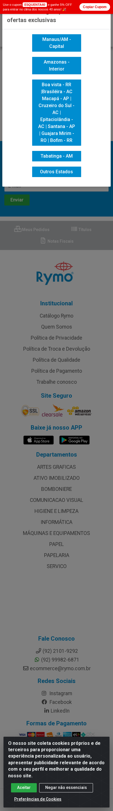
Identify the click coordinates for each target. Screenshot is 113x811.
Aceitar (24, 787)
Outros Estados (56, 171)
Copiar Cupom (95, 7)
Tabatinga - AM (57, 156)
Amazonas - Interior (57, 65)
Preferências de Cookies (37, 799)
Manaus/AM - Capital (56, 43)
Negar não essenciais (66, 787)
